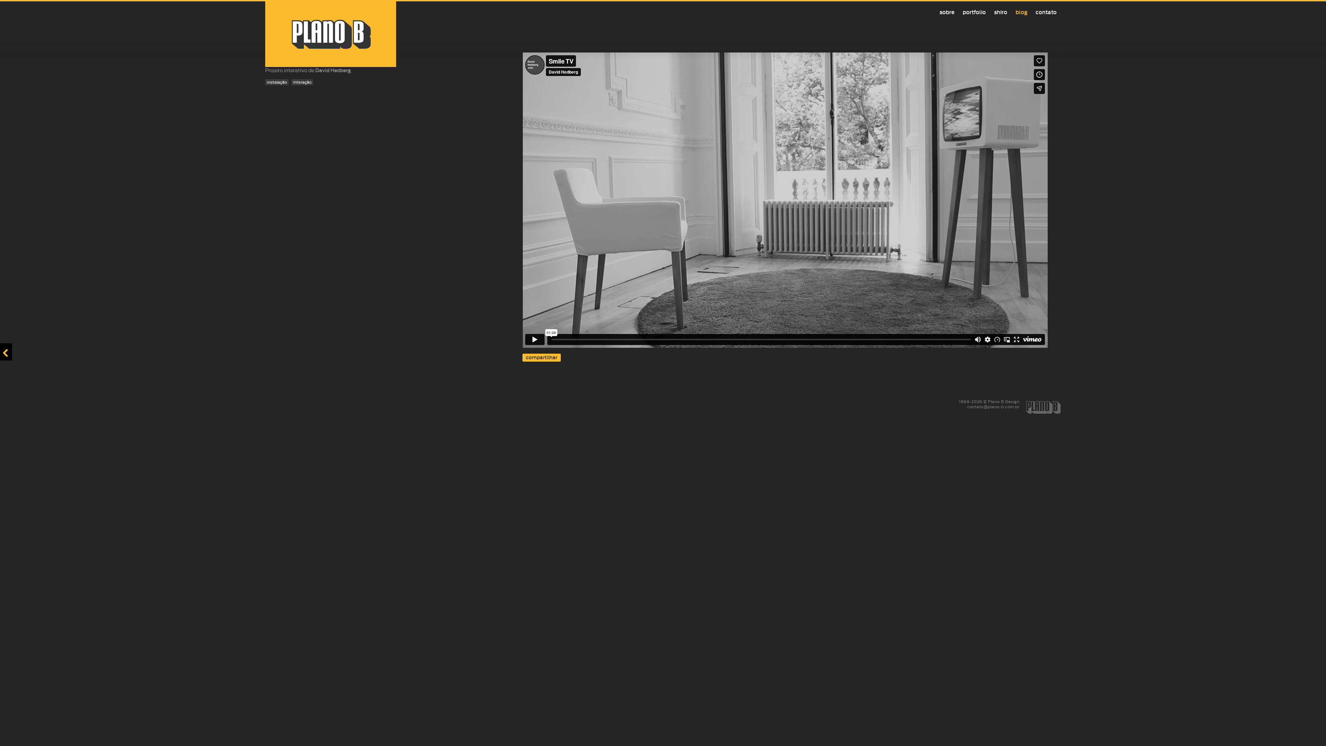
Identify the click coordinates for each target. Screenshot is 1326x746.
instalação (277, 82)
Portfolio (974, 12)
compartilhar (541, 358)
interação (302, 82)
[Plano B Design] (330, 34)
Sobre (947, 12)
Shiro (1000, 12)
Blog (1021, 12)
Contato (1046, 12)
